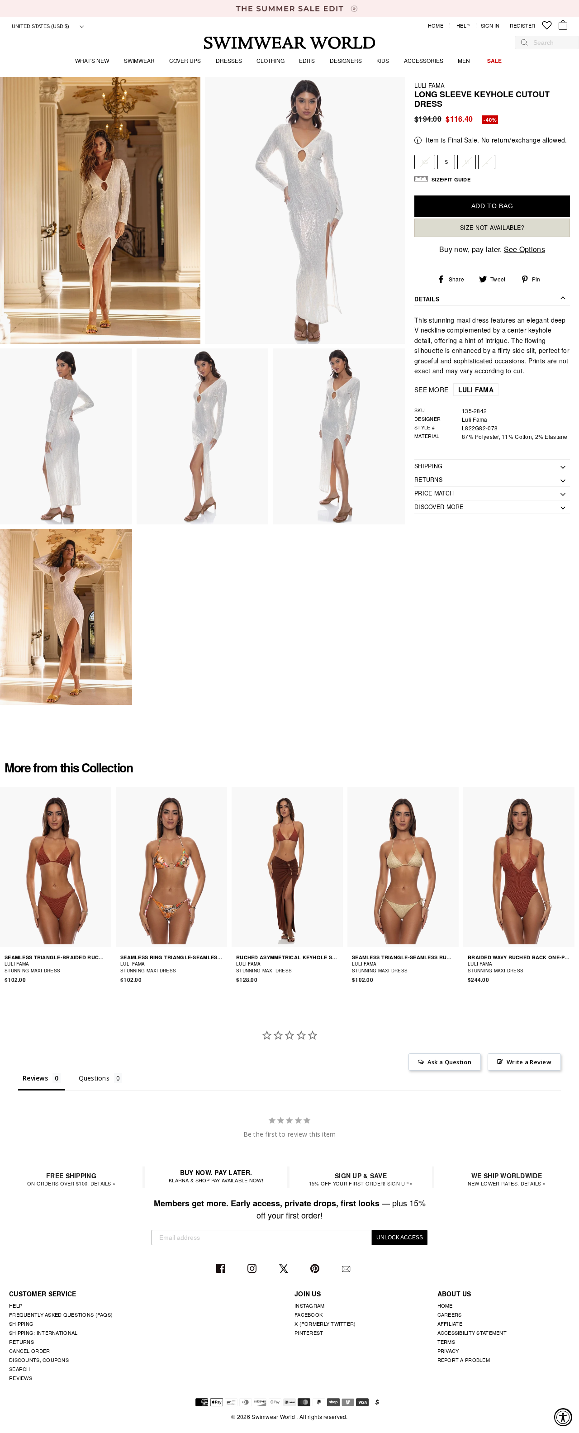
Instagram (253, 1269)
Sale (494, 61)
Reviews (20, 1377)
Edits (307, 60)
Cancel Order (29, 1350)
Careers (449, 1314)
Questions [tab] (94, 1078)
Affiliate (450, 1323)
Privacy (448, 1350)
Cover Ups (185, 60)
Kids (382, 60)
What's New (92, 60)
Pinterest (316, 1269)
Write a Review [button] (529, 1062)
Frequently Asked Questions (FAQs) (61, 1314)
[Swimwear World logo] (289, 43)
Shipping (21, 1323)
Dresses (229, 60)
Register (522, 25)
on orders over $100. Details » (71, 1179)
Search (19, 1368)
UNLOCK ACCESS (399, 1237)
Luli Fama (429, 85)
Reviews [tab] (35, 1078)
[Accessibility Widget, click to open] (563, 1417)
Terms (446, 1341)
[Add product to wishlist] (106, 967)
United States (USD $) (41, 26)
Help (463, 25)
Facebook (222, 1269)
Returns (21, 1341)
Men (464, 60)
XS (425, 162)
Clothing (270, 60)
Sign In (492, 25)
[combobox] (551, 42)
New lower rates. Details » (507, 1179)
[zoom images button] (100, 210)
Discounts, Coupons (39, 1359)
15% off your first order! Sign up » (361, 1179)
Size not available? (492, 228)
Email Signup (347, 1269)
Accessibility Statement (472, 1332)
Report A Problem (463, 1359)
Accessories (423, 60)
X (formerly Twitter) (325, 1323)
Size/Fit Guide (451, 179)
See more (454, 389)
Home (435, 25)
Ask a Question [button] (449, 1062)
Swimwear (139, 60)
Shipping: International (43, 1332)
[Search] (524, 43)
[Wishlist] (546, 25)
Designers (346, 60)
